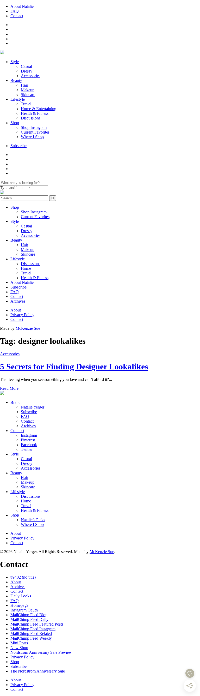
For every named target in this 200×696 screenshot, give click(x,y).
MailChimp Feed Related (31, 633)
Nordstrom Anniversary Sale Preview (41, 652)
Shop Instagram (34, 127)
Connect (17, 430)
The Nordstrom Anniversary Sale (37, 671)
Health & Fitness (34, 113)
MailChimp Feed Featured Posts (36, 624)
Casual (26, 66)
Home (26, 268)
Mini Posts (19, 643)
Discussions (30, 118)
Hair (24, 85)
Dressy (26, 71)
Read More (9, 388)
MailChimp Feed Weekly (31, 638)
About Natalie (22, 6)
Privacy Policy (22, 315)
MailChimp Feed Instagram (32, 629)
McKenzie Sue (28, 328)
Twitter (27, 449)
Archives (17, 301)
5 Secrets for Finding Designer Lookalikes (74, 366)
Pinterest (28, 440)
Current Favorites (35, 132)
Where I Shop (32, 137)
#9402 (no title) (23, 577)
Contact (16, 16)
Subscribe (18, 145)
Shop (14, 123)
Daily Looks (20, 596)
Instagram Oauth (24, 610)
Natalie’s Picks (33, 520)
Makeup (27, 90)
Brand (15, 402)
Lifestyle (17, 99)
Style (14, 61)
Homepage (19, 605)
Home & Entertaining (38, 108)
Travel (26, 104)
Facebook (29, 444)
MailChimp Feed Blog (28, 615)
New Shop (19, 647)
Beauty (16, 80)
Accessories (30, 76)
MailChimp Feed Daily (29, 619)
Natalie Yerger (32, 407)
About (15, 310)
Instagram (29, 435)
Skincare (28, 94)
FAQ (14, 11)
